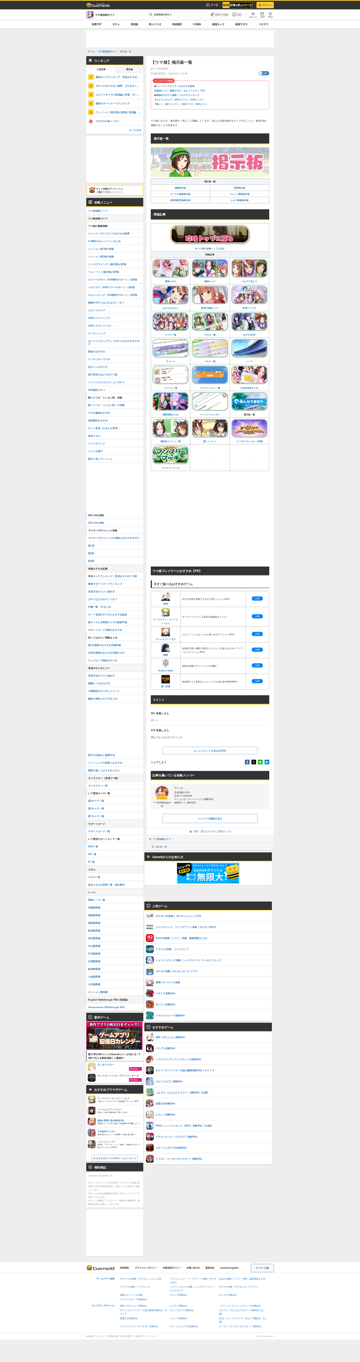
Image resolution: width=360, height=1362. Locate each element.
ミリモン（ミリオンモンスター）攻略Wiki (240, 1326)
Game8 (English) (229, 1267)
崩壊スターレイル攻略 (131, 1295)
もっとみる (135, 130)
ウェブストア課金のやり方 (102, 660)
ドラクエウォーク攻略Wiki (133, 1299)
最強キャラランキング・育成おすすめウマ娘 (119, 77)
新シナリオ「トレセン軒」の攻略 (106, 405)
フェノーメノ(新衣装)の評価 (103, 272)
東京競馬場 (94, 938)
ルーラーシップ (96, 333)
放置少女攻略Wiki (129, 1318)
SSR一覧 (93, 846)
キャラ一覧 (170, 334)
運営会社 (210, 1267)
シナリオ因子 (95, 451)
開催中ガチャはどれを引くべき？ (106, 302)
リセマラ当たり (249, 281)
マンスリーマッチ (171, 467)
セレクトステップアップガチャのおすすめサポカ (113, 342)
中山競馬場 (94, 946)
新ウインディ (172, 104)
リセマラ (263, 24)
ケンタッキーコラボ (99, 359)
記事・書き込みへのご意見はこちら (212, 831)
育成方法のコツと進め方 (101, 591)
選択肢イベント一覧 (170, 441)
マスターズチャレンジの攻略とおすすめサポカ (113, 538)
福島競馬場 (94, 923)
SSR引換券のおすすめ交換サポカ (106, 652)
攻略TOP (96, 24)
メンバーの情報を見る (210, 818)
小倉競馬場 (94, 976)
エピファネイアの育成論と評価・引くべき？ (119, 94)
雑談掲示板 (180, 187)
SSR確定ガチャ (96, 390)
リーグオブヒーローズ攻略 (249, 441)
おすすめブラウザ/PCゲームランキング (116, 1158)
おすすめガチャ (170, 308)
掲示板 (129, 69)
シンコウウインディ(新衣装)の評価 (107, 264)
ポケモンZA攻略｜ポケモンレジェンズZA (141, 1279)
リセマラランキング (189, 95)
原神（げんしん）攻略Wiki (133, 1305)
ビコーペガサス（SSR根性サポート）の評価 (112, 279)
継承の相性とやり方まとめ (102, 698)
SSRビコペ (201, 104)
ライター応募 (262, 1268)
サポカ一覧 (210, 334)
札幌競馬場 (94, 907)
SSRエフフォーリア (99, 318)
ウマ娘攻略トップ (98, 210)
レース (249, 361)
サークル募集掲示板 (180, 194)
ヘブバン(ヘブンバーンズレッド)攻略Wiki (240, 1305)
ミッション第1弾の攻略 (101, 248)
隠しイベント (210, 441)
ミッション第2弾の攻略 (101, 256)
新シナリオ (155, 24)
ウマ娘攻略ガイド (162, 839)
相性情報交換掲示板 (180, 200)
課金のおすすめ (96, 351)
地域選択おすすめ (98, 420)
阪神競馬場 (94, 969)
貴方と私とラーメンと (100, 458)
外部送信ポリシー (172, 1267)
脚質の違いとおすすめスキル (104, 770)
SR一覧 (92, 854)
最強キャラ (218, 24)
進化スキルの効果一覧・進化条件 (106, 884)
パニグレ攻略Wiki (178, 1305)
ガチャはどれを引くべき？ (102, 599)
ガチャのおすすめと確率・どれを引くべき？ (119, 85)
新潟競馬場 (94, 930)
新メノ (159, 104)
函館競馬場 (94, 915)
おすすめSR (249, 334)
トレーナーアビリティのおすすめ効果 (175, 86)
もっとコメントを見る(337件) (210, 750)
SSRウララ (187, 104)
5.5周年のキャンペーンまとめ (104, 241)
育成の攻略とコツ (210, 307)
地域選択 (177, 24)
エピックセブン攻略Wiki (181, 1310)
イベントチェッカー (210, 414)
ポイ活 (214, 5)
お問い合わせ (193, 1267)
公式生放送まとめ (249, 387)
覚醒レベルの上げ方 (99, 683)
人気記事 (101, 69)
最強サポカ (241, 24)
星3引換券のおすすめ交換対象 (104, 645)
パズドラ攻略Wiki (178, 1295)
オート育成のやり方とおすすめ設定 (107, 614)
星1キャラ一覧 (96, 816)
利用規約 (124, 1267)
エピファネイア (164, 99)
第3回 (91, 561)
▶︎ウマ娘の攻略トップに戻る (210, 248)
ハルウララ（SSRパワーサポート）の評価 (111, 287)
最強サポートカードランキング (113, 103)
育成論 (134, 24)
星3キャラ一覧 (96, 800)
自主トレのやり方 (98, 367)
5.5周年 (197, 24)
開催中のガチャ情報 (166, 95)
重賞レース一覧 (96, 900)
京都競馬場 (94, 961)
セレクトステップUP (194, 90)
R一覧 (91, 861)
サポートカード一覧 (99, 831)
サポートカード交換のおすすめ (105, 630)
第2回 (91, 553)
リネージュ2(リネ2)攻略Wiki (183, 1326)
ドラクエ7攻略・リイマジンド (135, 1287)
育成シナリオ (249, 307)
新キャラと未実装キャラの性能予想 (107, 622)
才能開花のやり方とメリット (104, 691)
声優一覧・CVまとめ (99, 606)
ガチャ (116, 24)
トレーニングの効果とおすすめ (105, 762)
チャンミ (170, 361)
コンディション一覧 (210, 387)
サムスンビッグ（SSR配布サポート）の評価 (112, 295)
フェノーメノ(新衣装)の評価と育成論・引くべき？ (119, 112)
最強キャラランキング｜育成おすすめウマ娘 (112, 576)
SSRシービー (197, 99)
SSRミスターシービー (100, 325)
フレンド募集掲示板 (240, 194)
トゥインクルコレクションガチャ (106, 382)
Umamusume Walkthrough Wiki (106, 1007)
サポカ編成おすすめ (99, 412)
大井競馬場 (94, 984)
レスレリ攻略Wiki (178, 1318)
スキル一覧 (210, 361)
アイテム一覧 (170, 387)
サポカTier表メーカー (108, 121)
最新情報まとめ (170, 414)
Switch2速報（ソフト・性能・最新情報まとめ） (243, 1279)
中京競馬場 (94, 953)
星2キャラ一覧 (96, 808)
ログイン (267, 5)
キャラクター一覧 (98, 785)
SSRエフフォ (181, 99)
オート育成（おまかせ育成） (104, 428)
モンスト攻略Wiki (228, 1295)
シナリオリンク (96, 443)
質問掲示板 (239, 187)
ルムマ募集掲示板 (240, 200)
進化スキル (94, 435)
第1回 (91, 545)
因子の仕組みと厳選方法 (101, 755)
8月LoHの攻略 (96, 522)
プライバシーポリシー (146, 1267)
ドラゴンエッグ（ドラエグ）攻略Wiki (139, 1326)
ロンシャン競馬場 (98, 992)
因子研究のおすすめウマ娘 (102, 374)
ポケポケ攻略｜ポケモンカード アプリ (238, 1287)
